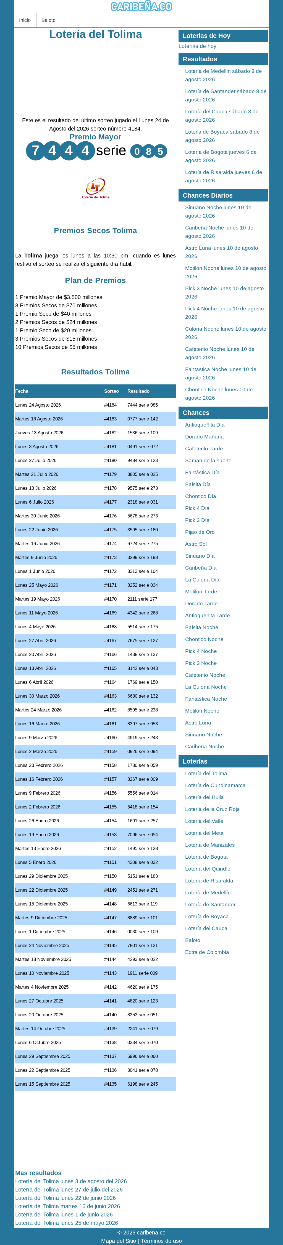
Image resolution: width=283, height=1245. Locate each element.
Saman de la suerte (208, 460)
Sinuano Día (200, 556)
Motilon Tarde (201, 592)
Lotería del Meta (204, 833)
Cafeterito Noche (205, 675)
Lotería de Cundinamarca (215, 785)
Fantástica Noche (206, 699)
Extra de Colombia (207, 952)
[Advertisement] (95, 77)
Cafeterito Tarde (204, 448)
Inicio (25, 20)
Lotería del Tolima (95, 34)
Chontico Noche (204, 639)
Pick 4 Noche (201, 651)
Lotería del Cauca (206, 928)
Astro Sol (196, 544)
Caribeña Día (201, 568)
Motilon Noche (202, 711)
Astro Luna (198, 723)
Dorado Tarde (201, 603)
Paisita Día (198, 484)
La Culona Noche (206, 687)
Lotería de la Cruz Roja (212, 809)
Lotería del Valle (204, 821)
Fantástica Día (202, 472)
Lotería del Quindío (207, 869)
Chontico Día (200, 496)
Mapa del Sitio (118, 1241)
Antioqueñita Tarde (207, 615)
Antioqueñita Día (205, 425)
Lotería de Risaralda (209, 881)
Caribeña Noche (204, 746)
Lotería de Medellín (208, 893)
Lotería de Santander (210, 904)
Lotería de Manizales (210, 845)
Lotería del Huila (204, 797)
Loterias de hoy (197, 46)
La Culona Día (202, 580)
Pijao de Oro (200, 532)
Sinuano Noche (203, 735)
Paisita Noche (201, 627)
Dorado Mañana (204, 437)
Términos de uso (161, 1241)
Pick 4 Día (197, 508)
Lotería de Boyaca (207, 916)
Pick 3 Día (197, 520)
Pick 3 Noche (201, 663)
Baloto (48, 20)
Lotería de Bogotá (206, 857)
